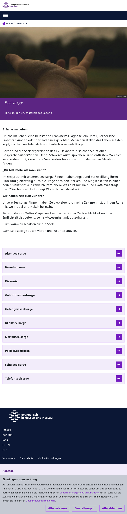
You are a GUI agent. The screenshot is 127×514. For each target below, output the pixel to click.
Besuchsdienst (15, 267)
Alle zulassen (57, 508)
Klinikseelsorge (15, 323)
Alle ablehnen (112, 508)
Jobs (5, 440)
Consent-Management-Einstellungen (80, 492)
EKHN (6, 445)
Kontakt (7, 435)
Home (9, 23)
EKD (5, 450)
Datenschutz (26, 458)
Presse (6, 429)
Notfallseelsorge (16, 337)
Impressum (8, 458)
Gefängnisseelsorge (19, 309)
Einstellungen (84, 508)
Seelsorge (22, 23)
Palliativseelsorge (17, 351)
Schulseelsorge (15, 364)
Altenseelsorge (15, 253)
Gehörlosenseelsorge (20, 295)
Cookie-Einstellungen (49, 458)
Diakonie (11, 281)
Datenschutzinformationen (40, 500)
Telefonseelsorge (17, 378)
